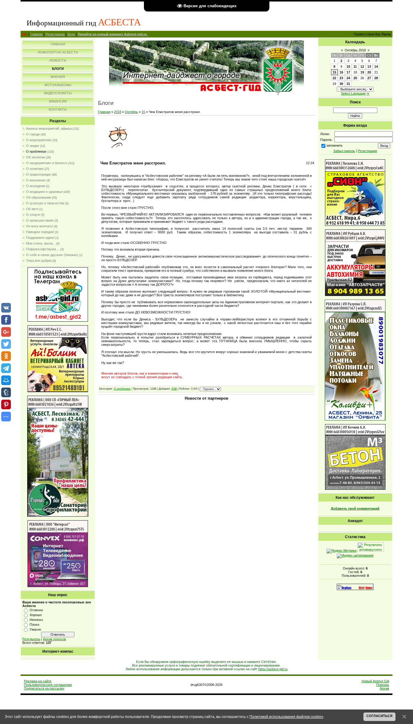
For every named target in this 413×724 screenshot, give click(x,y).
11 (355, 66)
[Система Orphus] (355, 589)
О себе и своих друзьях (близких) (52, 255)
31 (348, 84)
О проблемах (36, 151)
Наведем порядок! (40, 232)
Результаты (31, 639)
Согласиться (379, 716)
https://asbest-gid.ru (273, 669)
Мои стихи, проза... (40, 243)
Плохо (34, 624)
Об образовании (38, 197)
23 (341, 78)
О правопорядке (38, 174)
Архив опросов (54, 639)
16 (341, 72)
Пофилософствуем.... (43, 249)
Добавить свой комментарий (355, 508)
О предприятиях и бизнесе (46, 163)
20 (369, 72)
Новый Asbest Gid (375, 681)
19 (362, 72)
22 (334, 78)
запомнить (334, 145)
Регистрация (55, 34)
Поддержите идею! (40, 237)
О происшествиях (40, 220)
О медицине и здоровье (44, 191)
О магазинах (36, 180)
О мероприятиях (39, 140)
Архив (384, 688)
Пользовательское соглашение (48, 685)
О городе (33, 134)
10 (348, 66)
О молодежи (35, 186)
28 (376, 78)
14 (376, 66)
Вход (71, 34)
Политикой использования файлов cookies (286, 717)
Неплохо (36, 620)
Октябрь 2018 (355, 50)
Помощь (382, 685)
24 (348, 78)
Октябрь (131, 112)
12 (362, 66)
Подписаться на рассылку (44, 688)
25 (355, 78)
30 (341, 84)
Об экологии (35, 157)
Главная (36, 34)
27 (369, 78)
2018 (117, 112)
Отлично (36, 610)
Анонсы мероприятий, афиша (49, 128)
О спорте (33, 214)
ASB (174, 388)
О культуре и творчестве (45, 203)
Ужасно (35, 629)
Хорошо (36, 615)
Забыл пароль (344, 151)
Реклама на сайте (37, 681)
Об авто (32, 209)
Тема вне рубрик (39, 260)
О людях (32, 146)
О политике (35, 168)
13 (369, 66)
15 (143, 112)
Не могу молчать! (39, 226)
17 (348, 72)
